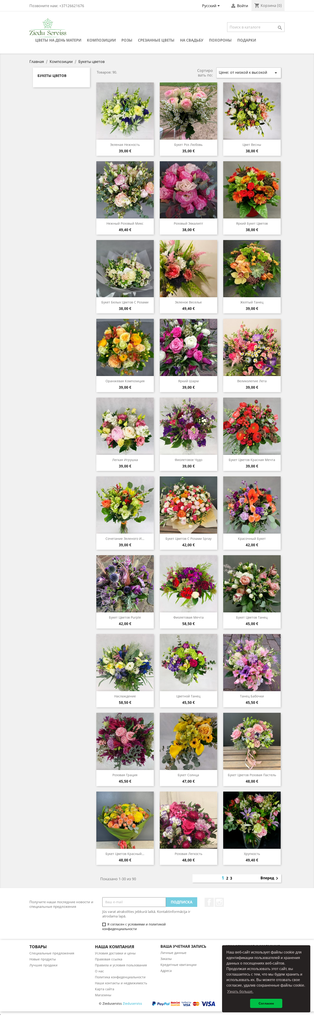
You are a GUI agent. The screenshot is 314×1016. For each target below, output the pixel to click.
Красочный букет (252, 538)
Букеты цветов (51, 75)
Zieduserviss (132, 1003)
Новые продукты (42, 959)
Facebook (209, 902)
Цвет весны (252, 144)
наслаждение (125, 696)
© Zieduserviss (120, 1003)
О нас (99, 971)
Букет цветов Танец (252, 617)
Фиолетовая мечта (188, 617)
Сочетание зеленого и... (125, 538)
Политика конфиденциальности (120, 977)
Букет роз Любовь (188, 144)
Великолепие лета (252, 381)
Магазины (103, 995)
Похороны (220, 40)
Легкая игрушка (125, 460)
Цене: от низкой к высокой (249, 73)
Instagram (219, 902)
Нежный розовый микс (124, 223)
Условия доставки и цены (115, 953)
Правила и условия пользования (121, 965)
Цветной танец (188, 696)
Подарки (246, 40)
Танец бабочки (252, 696)
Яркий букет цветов (252, 223)
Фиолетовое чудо (188, 460)
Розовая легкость (188, 854)
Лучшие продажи (43, 965)
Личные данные (173, 953)
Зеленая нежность (125, 144)
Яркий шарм (188, 381)
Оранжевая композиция (125, 381)
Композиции (101, 40)
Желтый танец (251, 302)
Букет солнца (188, 775)
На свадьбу (191, 40)
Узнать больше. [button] (240, 991)
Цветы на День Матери (58, 40)
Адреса (166, 970)
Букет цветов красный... (125, 854)
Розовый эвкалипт (188, 223)
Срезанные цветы (156, 40)
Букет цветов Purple (125, 617)
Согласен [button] (266, 1003)
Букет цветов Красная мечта (252, 460)
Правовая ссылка (108, 959)
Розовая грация (124, 775)
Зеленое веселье (188, 302)
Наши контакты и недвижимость (121, 983)
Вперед (270, 878)
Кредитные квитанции (178, 964)
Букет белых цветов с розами (124, 302)
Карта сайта (104, 989)
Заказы (166, 959)
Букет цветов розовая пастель (252, 775)
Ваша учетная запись (183, 946)
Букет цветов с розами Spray (188, 538)
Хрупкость (252, 854)
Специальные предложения (51, 953)
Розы (126, 40)
